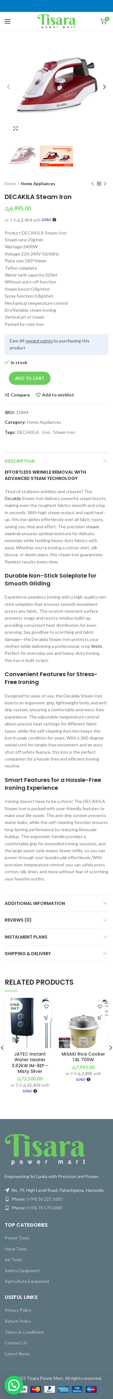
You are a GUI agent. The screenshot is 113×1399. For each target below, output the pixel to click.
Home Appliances (38, 183)
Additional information (35, 903)
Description (20, 461)
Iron (46, 432)
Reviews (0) (18, 920)
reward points (39, 340)
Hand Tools (16, 1248)
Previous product (92, 183)
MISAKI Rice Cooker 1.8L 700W (83, 1057)
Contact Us (16, 1342)
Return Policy (18, 1321)
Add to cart (29, 378)
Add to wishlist (58, 395)
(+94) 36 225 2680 (44, 1199)
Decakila (13, 498)
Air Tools (13, 1259)
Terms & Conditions (24, 1332)
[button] (99, 1017)
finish (96, 646)
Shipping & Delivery (28, 953)
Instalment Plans (26, 937)
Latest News (17, 1353)
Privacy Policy (18, 1310)
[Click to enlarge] (15, 128)
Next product (105, 183)
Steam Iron (64, 432)
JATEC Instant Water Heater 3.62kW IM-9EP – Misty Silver (30, 1062)
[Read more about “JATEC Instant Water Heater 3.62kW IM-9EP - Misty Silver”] (46, 1017)
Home (10, 183)
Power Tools (17, 1237)
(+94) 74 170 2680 (44, 1207)
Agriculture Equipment (27, 1281)
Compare (20, 395)
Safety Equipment (22, 1270)
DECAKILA (28, 432)
